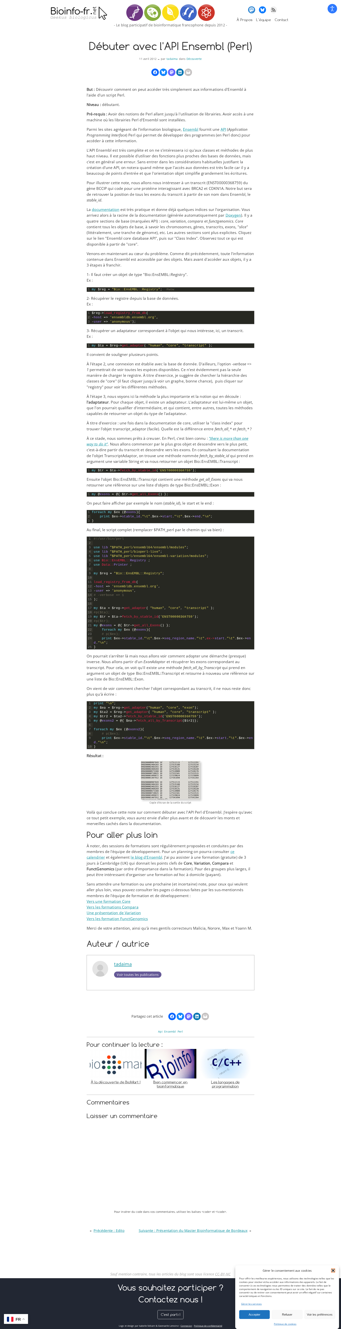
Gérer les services (251, 1304)
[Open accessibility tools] (332, 8)
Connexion (186, 1325)
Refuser (287, 1314)
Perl (180, 1031)
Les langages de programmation (225, 1084)
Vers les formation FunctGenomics (117, 918)
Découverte (194, 59)
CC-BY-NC (223, 1274)
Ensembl (191, 129)
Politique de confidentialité (208, 1325)
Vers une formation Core (108, 901)
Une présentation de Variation (114, 912)
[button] (333, 1270)
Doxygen (233, 215)
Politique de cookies (285, 1324)
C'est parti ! (170, 1314)
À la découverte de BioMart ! (116, 1082)
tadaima (172, 59)
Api (160, 1031)
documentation (105, 209)
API (223, 129)
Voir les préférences (320, 1314)
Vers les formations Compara (113, 907)
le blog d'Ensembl (146, 857)
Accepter (254, 1314)
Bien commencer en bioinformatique (170, 1084)
